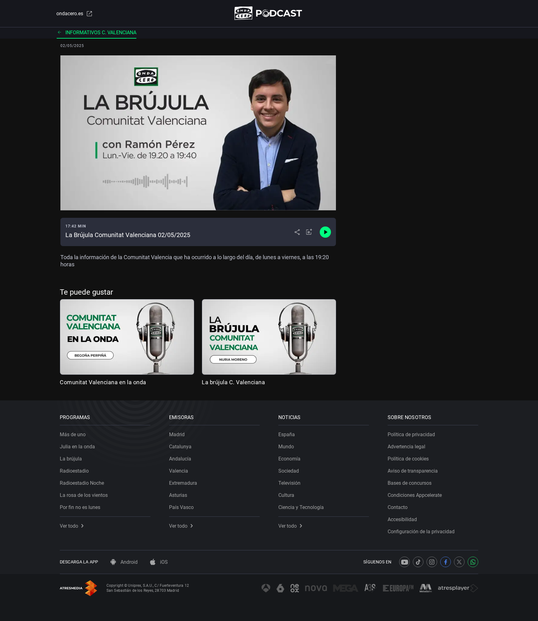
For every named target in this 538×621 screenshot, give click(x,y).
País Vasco (181, 507)
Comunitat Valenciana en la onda (103, 382)
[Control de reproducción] (325, 232)
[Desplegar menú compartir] (297, 232)
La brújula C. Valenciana (233, 382)
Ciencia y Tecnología (301, 507)
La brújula (71, 459)
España (286, 434)
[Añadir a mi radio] (309, 232)
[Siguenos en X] (459, 562)
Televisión (289, 483)
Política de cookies (408, 459)
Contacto (398, 507)
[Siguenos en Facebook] (445, 562)
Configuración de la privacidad (421, 532)
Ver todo (69, 526)
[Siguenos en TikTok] (418, 562)
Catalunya (180, 447)
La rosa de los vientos (84, 495)
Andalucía (180, 459)
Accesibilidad (402, 519)
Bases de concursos (410, 483)
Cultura (286, 495)
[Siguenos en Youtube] (404, 562)
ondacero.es (69, 13)
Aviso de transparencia (413, 471)
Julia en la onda (77, 447)
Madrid (177, 434)
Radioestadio (74, 471)
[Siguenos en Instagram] (432, 562)
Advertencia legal (406, 447)
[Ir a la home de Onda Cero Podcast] (269, 13)
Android (128, 562)
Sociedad (288, 471)
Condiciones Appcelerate (415, 495)
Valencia (178, 471)
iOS (163, 562)
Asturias (178, 495)
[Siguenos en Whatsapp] (473, 562)
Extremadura (183, 483)
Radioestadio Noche (82, 483)
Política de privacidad (411, 434)
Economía (289, 459)
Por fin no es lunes (80, 507)
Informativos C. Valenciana (100, 32)
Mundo (286, 447)
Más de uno (73, 434)
